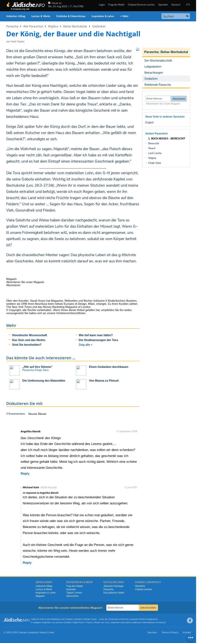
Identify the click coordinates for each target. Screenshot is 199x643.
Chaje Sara (154, 162)
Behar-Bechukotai (75, 26)
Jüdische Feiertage (113, 586)
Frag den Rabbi (116, 4)
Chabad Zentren (143, 589)
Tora (107, 622)
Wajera (152, 158)
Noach (151, 148)
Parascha (12, 26)
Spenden (163, 4)
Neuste (33, 413)
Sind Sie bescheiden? (26, 344)
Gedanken (99, 26)
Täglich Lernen (74, 592)
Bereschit (153, 143)
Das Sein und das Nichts (28, 340)
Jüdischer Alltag (15, 16)
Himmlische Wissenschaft (29, 335)
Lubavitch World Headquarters (143, 619)
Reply (25, 473)
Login (101, 4)
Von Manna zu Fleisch (104, 380)
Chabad (68, 619)
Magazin (40, 596)
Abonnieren (72, 596)
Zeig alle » (85, 344)
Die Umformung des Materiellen (43, 380)
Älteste (42, 413)
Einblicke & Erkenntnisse (70, 16)
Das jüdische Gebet (113, 592)
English (149, 122)
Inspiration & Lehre (103, 16)
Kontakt (187, 632)
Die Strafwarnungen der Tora (98, 340)
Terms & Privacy (169, 632)
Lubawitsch (78, 619)
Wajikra (53, 26)
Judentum (115, 622)
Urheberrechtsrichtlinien (71, 313)
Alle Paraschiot (33, 26)
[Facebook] (190, 620)
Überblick (140, 586)
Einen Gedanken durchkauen (108, 366)
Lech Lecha (154, 153)
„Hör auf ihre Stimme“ (37, 366)
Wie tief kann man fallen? (96, 335)
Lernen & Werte (40, 16)
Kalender (71, 589)
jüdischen (137, 622)
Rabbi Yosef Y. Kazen (82, 622)
